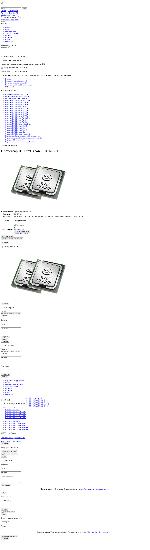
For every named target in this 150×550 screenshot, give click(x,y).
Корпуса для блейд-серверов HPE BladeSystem (22, 136)
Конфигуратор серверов (14, 384)
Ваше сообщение (7, 477)
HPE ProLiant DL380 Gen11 (15, 414)
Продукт (4, 311)
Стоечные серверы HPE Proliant (17, 94)
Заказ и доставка (11, 33)
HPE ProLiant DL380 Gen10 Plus (17, 429)
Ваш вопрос (5, 366)
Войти (3, 11)
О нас (7, 29)
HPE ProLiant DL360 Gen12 (38, 400)
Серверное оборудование (14, 380)
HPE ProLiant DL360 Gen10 (15, 423)
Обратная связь (15, 441)
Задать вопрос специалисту (10, 20)
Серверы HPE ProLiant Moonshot (17, 134)
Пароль (3, 505)
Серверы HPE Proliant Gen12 (16, 122)
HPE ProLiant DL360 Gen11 (15, 412)
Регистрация (13, 11)
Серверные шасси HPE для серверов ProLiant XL (23, 138)
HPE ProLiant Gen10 (12, 421)
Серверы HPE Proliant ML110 (16, 126)
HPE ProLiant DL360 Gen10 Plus (17, 427)
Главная (8, 27)
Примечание (5, 328)
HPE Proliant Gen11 (12, 410)
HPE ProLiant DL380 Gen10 (15, 425)
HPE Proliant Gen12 (35, 398)
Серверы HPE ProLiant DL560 (16, 116)
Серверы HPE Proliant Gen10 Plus (17, 118)
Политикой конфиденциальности (96, 489)
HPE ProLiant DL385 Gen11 (15, 416)
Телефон (4, 320)
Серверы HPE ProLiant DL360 (16, 110)
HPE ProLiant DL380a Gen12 (38, 404)
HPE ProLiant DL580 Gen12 (38, 406)
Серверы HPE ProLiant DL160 (16, 102)
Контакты (9, 41)
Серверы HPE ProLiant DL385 (16, 114)
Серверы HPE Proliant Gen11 (16, 120)
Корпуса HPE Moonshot (14, 140)
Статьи (8, 39)
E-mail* (3, 468)
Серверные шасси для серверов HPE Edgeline (22, 142)
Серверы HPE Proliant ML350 (16, 130)
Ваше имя (4, 316)
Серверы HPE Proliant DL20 (15, 106)
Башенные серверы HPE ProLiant (17, 96)
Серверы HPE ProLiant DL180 (16, 104)
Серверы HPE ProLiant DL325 (16, 108)
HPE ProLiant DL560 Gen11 (15, 418)
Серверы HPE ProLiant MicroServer (18, 124)
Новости (8, 37)
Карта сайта (5, 441)
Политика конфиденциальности (13, 438)
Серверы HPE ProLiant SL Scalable (18, 100)
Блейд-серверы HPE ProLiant (16, 98)
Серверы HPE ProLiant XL (15, 132)
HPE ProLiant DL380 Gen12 (38, 402)
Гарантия (8, 35)
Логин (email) (6, 500)
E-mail (3, 324)
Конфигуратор (10, 31)
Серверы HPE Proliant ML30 (15, 128)
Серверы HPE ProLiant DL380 (16, 112)
